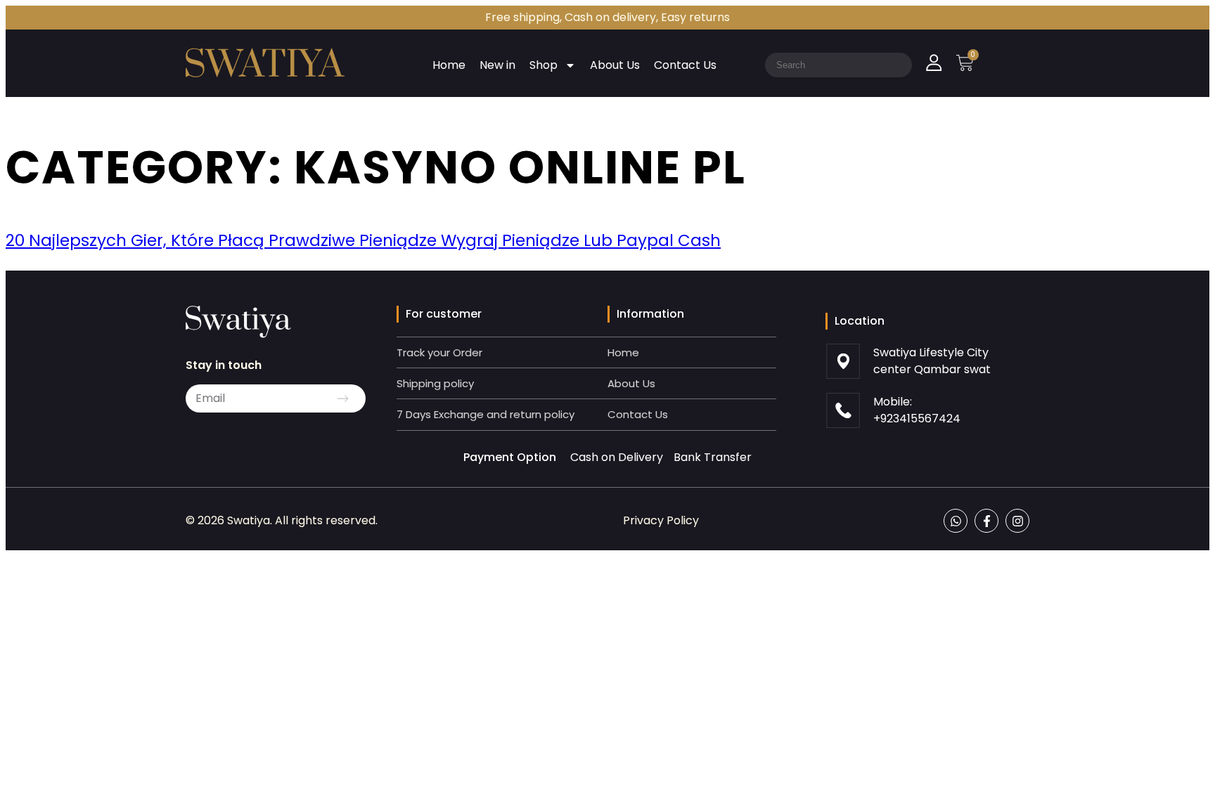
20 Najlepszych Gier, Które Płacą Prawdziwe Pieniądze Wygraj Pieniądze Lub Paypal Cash (363, 240)
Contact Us (685, 65)
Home (448, 65)
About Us (615, 65)
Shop (543, 65)
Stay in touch (224, 365)
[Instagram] (1017, 521)
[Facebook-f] (986, 521)
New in (497, 65)
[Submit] (343, 398)
